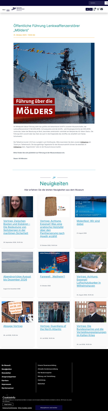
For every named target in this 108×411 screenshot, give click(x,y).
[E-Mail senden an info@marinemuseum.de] (101, 9)
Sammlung (41, 380)
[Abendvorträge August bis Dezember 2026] (17, 262)
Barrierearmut (8, 388)
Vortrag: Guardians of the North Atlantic (53, 328)
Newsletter (6, 373)
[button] (4, 9)
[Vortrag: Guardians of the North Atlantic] (54, 311)
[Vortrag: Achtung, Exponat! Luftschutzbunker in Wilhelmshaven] (90, 262)
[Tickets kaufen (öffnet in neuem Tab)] (98, 9)
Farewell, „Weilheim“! (52, 276)
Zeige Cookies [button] (7, 404)
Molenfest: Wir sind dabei (88, 222)
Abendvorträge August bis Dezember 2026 (17, 278)
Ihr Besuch (6, 365)
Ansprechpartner (9, 377)
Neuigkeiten (7, 369)
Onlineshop (84, 142)
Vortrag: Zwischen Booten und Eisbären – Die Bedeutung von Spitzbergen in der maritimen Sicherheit (16, 227)
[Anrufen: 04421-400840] (95, 9)
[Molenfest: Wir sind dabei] (90, 206)
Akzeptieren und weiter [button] (48, 407)
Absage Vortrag (12, 326)
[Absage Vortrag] (17, 311)
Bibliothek (41, 384)
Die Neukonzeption (45, 373)
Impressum (6, 384)
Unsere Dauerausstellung (47, 365)
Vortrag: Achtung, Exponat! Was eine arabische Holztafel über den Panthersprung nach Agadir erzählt (52, 228)
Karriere (5, 380)
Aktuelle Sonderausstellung (48, 369)
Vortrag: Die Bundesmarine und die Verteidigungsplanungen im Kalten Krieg (91, 331)
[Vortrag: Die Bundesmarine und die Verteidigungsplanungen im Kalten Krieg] (90, 311)
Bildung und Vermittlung (46, 376)
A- (87, 9)
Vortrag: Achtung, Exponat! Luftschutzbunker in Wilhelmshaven (89, 281)
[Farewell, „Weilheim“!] (54, 262)
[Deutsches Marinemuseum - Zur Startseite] (17, 10)
